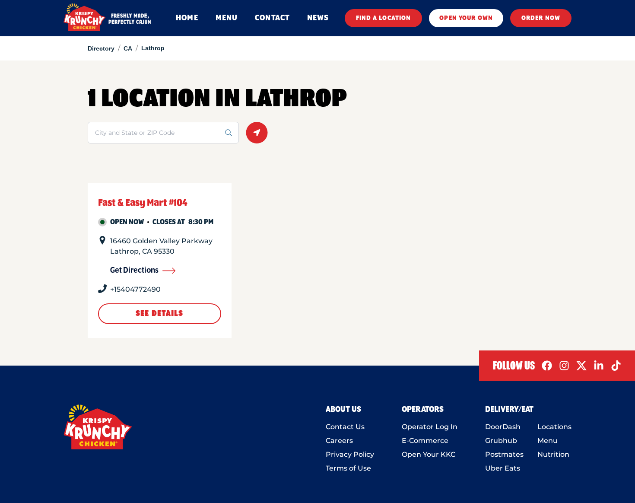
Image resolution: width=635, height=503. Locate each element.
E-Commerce (425, 440)
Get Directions (134, 270)
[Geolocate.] (257, 132)
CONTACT (272, 18)
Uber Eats (502, 468)
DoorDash (503, 427)
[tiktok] (616, 365)
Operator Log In (429, 427)
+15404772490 (135, 289)
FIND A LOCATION (383, 18)
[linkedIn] (599, 365)
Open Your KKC (428, 454)
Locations (554, 427)
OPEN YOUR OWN (466, 18)
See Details (159, 313)
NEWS (318, 18)
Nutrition (553, 454)
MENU (227, 18)
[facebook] (547, 365)
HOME (187, 18)
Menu (547, 440)
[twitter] (581, 365)
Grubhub (501, 440)
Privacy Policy (350, 454)
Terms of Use (348, 468)
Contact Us (345, 427)
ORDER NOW (540, 18)
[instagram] (564, 365)
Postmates (504, 454)
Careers (339, 440)
